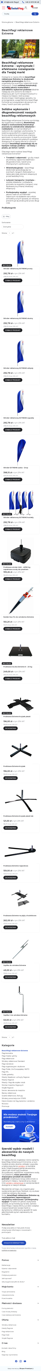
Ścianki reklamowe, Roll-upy (12, 1096)
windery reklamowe (15, 1183)
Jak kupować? (7, 1278)
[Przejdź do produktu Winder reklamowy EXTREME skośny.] (20, 302)
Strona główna (7, 22)
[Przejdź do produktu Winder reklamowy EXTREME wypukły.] (20, 402)
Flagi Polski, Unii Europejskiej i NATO (15, 1069)
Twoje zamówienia (8, 1292)
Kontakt (9, 1127)
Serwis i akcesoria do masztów (13, 1090)
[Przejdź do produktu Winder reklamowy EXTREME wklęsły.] (20, 352)
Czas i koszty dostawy (9, 1311)
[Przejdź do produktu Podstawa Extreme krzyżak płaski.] (20, 700)
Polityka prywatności (9, 1275)
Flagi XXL (5, 1072)
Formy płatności (7, 1308)
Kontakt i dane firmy (9, 1348)
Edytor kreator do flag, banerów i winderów (18, 1101)
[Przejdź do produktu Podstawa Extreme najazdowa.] (20, 850)
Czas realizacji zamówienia (11, 1315)
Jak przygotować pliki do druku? (13, 1282)
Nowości (5, 1104)
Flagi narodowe (7, 1064)
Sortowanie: (6, 223)
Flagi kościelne (7, 1053)
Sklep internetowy (20, 1368)
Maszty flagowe (8, 1080)
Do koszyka (10, 728)
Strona (4, 233)
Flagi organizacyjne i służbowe (13, 1067)
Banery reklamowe (9, 1093)
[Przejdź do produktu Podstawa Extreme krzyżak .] (20, 750)
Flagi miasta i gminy (9, 1056)
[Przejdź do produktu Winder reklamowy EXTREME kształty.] (20, 501)
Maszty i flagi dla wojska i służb (13, 1082)
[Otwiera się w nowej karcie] (16, 1361)
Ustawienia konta (8, 1295)
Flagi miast (5, 1335)
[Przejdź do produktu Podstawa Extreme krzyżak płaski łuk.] (20, 800)
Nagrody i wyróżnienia (9, 1355)
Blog (3, 1351)
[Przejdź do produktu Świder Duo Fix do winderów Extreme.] (20, 601)
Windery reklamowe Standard (13, 1061)
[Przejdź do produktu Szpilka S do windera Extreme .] (20, 999)
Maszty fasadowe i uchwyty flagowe (16, 1077)
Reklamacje (6, 1265)
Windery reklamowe (9, 1325)
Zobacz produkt (12, 280)
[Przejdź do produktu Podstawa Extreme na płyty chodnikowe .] (20, 899)
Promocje (5, 1106)
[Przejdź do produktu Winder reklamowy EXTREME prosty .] (20, 253)
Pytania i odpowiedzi (9, 1268)
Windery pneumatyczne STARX (14, 1098)
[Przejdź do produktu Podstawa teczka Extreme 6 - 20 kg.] (20, 651)
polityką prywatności (9, 1250)
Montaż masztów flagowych (13, 1085)
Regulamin (5, 1272)
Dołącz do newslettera (14, 1243)
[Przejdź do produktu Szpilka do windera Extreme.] (20, 949)
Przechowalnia (7, 1298)
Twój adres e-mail (8, 1238)
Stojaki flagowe (7, 1088)
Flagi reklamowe (8, 1059)
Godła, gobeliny (8, 1075)
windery (21, 1166)
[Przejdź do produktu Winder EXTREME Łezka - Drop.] (20, 452)
